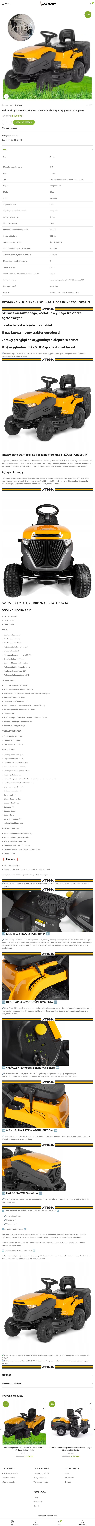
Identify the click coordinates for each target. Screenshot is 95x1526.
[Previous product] (87, 105)
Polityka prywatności (10, 1473)
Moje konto (38, 1501)
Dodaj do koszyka (23, 122)
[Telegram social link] (21, 140)
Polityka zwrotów (8, 1478)
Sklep (36, 1497)
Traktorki (18, 105)
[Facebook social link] (9, 140)
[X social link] (11, 140)
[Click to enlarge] (6, 96)
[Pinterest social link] (15, 140)
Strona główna (7, 105)
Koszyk (36, 1506)
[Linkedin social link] (18, 140)
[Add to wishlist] (43, 1403)
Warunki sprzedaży (9, 1482)
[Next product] (92, 105)
